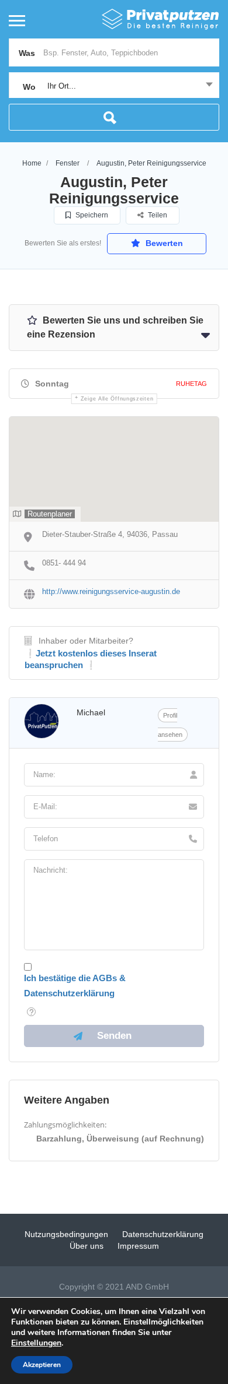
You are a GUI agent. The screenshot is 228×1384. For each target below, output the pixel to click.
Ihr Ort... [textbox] (61, 86)
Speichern (91, 215)
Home (32, 163)
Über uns (86, 1245)
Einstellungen (36, 1343)
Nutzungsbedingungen (66, 1234)
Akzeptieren (42, 1364)
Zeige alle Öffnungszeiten (117, 399)
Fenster (68, 163)
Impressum (138, 1245)
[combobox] (114, 86)
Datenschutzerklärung (162, 1234)
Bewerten (163, 243)
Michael (91, 712)
